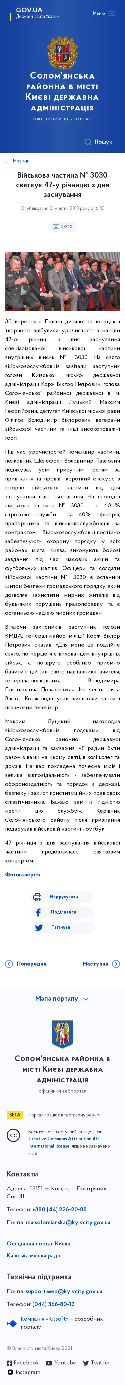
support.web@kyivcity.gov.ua (64, 1292)
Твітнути (61, 927)
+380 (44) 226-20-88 (59, 1210)
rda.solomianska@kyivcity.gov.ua (68, 1223)
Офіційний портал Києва (38, 1244)
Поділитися (63, 912)
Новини (21, 161)
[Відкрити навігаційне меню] (111, 14)
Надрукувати (64, 897)
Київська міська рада (33, 1256)
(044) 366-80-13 (53, 1305)
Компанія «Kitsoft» (45, 1319)
